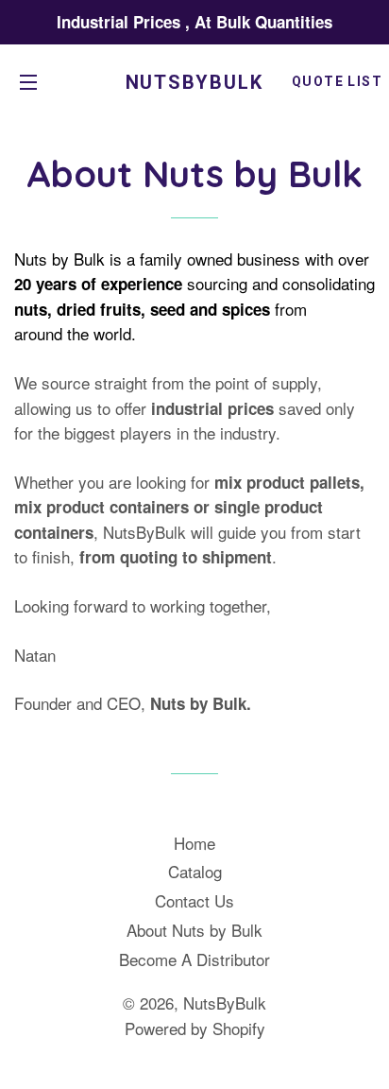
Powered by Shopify (195, 1028)
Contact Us (194, 900)
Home (194, 843)
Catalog (195, 871)
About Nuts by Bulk (194, 930)
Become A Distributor (194, 959)
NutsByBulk (195, 82)
